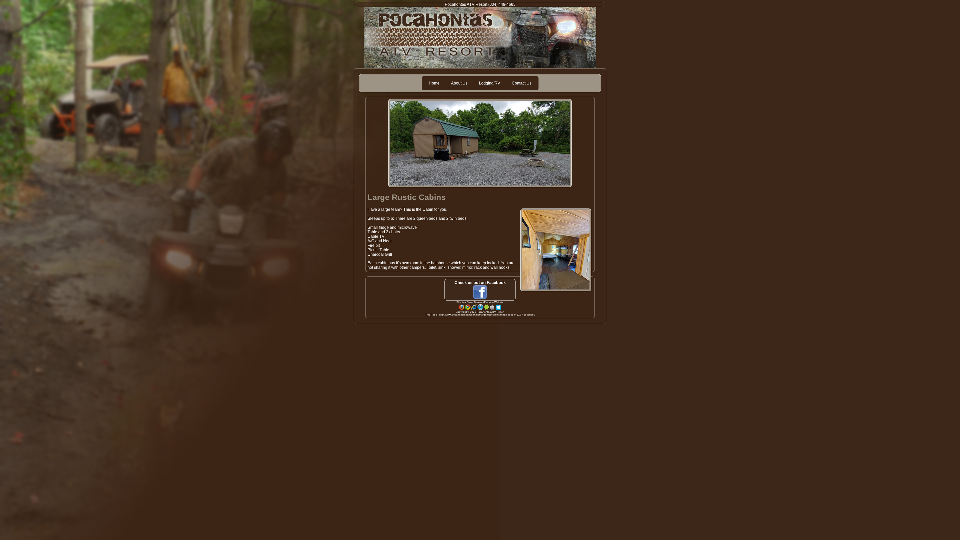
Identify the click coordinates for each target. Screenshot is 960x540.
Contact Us (522, 83)
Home (434, 83)
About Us (459, 83)
